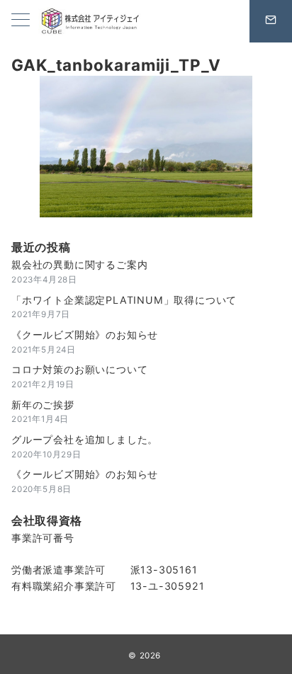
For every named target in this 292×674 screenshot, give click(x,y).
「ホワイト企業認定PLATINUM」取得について (124, 300)
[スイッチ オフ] (270, 21)
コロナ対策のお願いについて (79, 369)
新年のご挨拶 (42, 405)
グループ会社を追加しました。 (84, 439)
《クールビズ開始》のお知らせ (84, 335)
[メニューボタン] (20, 20)
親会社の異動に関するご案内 (79, 264)
